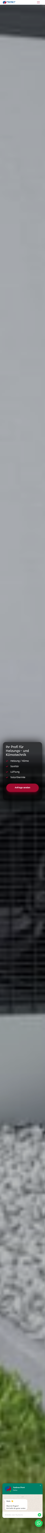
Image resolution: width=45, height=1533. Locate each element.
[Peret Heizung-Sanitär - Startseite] (9, 2)
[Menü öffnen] (39, 2)
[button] (40, 1485)
